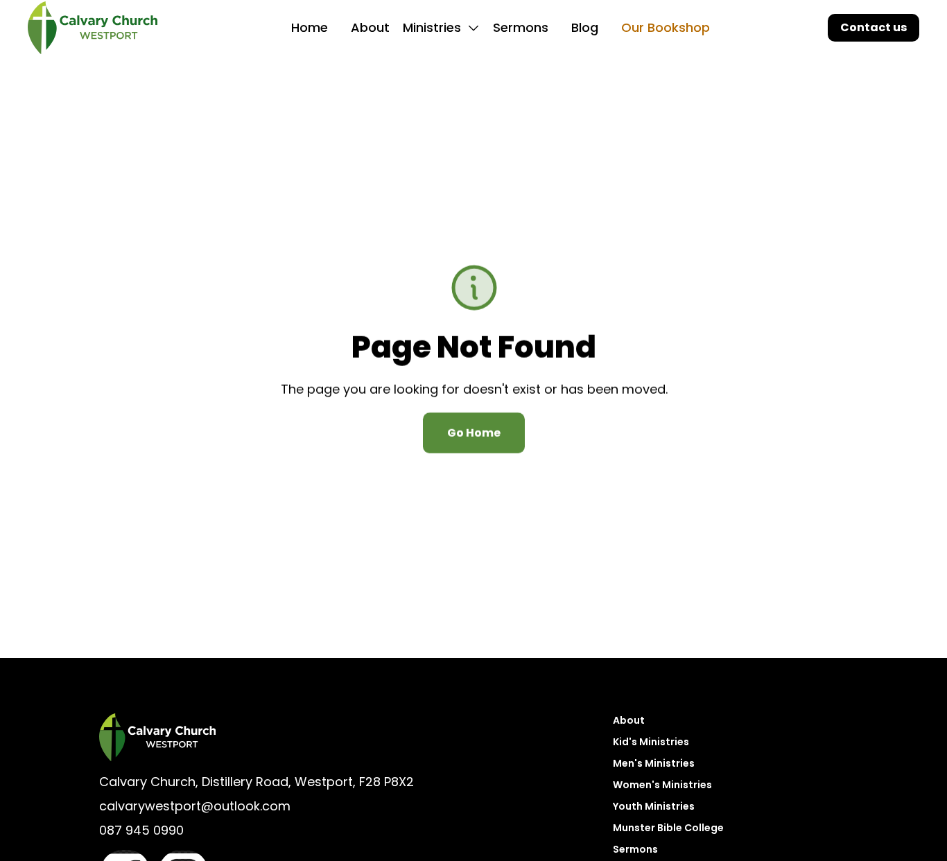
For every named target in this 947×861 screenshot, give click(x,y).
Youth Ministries (654, 806)
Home (309, 27)
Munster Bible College (668, 828)
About (370, 27)
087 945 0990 (141, 830)
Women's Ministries (662, 785)
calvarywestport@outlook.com (194, 806)
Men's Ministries (654, 763)
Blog (584, 27)
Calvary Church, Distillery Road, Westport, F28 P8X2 (256, 781)
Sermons (520, 27)
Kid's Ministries (651, 742)
